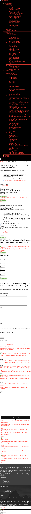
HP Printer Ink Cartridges (14, 12)
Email (2, 326)
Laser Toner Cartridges (11, 26)
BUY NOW (3, 200)
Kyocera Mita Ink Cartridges (15, 14)
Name (2, 323)
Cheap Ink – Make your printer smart (17, 93)
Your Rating (3, 293)
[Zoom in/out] (0, 512)
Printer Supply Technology (12, 59)
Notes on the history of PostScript (16, 153)
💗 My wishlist (6, 156)
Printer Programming (10, 138)
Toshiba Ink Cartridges (14, 24)
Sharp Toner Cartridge (14, 22)
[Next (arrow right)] (2, 513)
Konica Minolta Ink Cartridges (16, 13)
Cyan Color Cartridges (14, 37)
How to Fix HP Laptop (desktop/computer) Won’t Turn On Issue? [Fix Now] (18, 112)
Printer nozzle (12, 79)
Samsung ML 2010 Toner (14, 66)
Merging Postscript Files (14, 144)
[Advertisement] (11, 404)
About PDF (11, 140)
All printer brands (13, 5)
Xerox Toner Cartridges (14, 25)
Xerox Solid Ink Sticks (14, 57)
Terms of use (6, 481)
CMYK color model (13, 77)
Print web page (12, 91)
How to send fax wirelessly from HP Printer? (19, 101)
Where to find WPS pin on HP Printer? (17, 97)
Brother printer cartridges (14, 7)
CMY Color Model (13, 76)
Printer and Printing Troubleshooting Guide (18, 119)
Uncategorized (5, 161)
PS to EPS (11, 149)
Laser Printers (12, 82)
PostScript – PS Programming (15, 151)
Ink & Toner (8, 132)
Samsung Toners (9, 65)
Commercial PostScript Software (16, 152)
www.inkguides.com (16, 473)
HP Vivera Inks (12, 63)
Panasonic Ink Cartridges (14, 18)
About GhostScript (13, 139)
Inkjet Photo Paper (13, 54)
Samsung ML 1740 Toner (14, 69)
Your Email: (2, 193)
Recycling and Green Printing (12, 87)
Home (1, 161)
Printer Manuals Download (15, 127)
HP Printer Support (10, 95)
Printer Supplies (6, 32)
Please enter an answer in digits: (7, 332)
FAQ (4, 480)
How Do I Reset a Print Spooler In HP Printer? (19, 110)
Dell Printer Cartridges (14, 9)
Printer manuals (6, 490)
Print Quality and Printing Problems (17, 122)
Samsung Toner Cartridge (14, 21)
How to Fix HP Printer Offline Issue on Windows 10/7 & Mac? (18, 108)
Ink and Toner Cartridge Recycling (17, 89)
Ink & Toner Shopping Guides (13, 42)
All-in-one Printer (13, 74)
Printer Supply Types (10, 48)
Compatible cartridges (11, 28)
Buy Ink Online (12, 45)
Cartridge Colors (9, 33)
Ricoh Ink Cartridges (13, 20)
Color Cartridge (12, 34)
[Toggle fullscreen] (2, 512)
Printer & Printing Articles (9, 70)
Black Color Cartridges (14, 36)
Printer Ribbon (12, 55)
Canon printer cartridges (14, 8)
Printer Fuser (11, 85)
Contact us (5, 484)
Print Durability (12, 128)
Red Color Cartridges (13, 40)
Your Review (3, 295)
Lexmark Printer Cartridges (15, 16)
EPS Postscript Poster (13, 148)
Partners (5, 492)
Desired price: (3, 195)
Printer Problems (12, 120)
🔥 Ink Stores (6, 155)
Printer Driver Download (14, 125)
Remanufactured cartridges (12, 30)
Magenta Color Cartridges (14, 38)
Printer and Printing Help (11, 118)
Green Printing (12, 90)
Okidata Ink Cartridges (14, 17)
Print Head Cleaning (13, 124)
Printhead (11, 83)
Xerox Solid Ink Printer (14, 86)
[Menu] (0, 159)
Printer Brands (9, 4)
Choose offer (3, 237)
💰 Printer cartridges (7, 3)
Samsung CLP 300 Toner (14, 67)
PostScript (11, 141)
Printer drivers (6, 489)
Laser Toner (11, 62)
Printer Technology (10, 73)
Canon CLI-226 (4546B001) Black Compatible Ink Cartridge (15, 362)
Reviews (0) (5, 232)
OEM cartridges (9, 29)
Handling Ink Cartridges (14, 123)
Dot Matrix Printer (13, 78)
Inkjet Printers (12, 81)
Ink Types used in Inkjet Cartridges (17, 61)
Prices (4, 231)
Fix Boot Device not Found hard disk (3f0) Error (20, 116)
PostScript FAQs (12, 143)
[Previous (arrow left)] (0, 513)
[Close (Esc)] (4, 512)
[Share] (3, 512)
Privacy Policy (6, 482)
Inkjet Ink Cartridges (13, 53)
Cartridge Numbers (13, 46)
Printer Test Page (12, 129)
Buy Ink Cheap (12, 44)
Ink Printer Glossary (10, 72)
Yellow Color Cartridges (14, 41)
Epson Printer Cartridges (14, 11)
